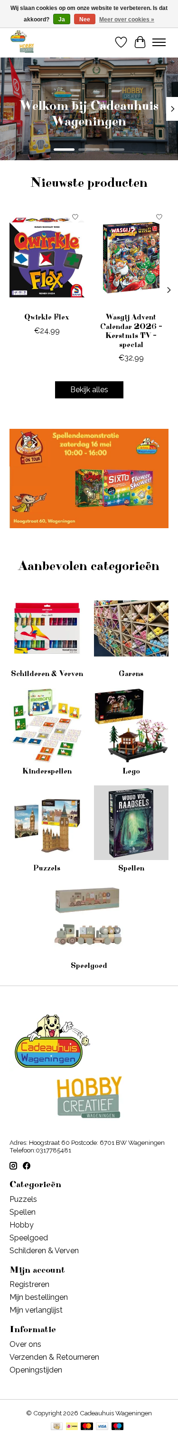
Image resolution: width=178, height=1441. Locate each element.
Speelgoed (89, 965)
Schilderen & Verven (47, 673)
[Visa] (102, 1426)
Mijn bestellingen (38, 1297)
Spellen (131, 868)
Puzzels (46, 868)
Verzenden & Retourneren (54, 1357)
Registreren (29, 1284)
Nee (84, 19)
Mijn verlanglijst (36, 1310)
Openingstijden (35, 1369)
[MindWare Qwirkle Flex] (46, 257)
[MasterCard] (87, 1426)
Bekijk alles (89, 389)
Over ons (25, 1344)
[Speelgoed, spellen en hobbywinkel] (22, 42)
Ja (61, 19)
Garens (131, 673)
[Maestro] (118, 1426)
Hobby (21, 1224)
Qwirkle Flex (46, 317)
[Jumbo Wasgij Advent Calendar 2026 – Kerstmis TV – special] (131, 257)
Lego (131, 771)
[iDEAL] (72, 1426)
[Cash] (57, 1426)
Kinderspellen (47, 771)
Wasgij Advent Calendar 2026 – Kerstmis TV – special (131, 331)
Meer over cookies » (126, 19)
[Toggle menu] (159, 42)
